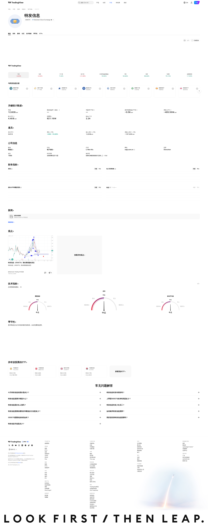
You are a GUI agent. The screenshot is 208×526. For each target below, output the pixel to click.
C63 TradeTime (94, 490)
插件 (184, 443)
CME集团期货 (93, 464)
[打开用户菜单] (191, 2)
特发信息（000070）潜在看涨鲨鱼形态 (21, 262)
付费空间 (139, 471)
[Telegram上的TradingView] (25, 445)
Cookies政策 (93, 500)
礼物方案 (92, 448)
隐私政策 (92, 499)
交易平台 (185, 450)
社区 (104, 2)
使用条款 (92, 495)
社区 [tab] (23, 33)
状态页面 (92, 508)
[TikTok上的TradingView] (29, 445)
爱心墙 (139, 445)
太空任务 (92, 474)
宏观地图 (47, 488)
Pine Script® (48, 490)
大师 (138, 467)
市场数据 (92, 447)
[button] (100, 2)
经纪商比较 (92, 457)
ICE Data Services (19, 453)
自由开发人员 (140, 469)
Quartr (19, 462)
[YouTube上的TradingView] (16, 445)
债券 (46, 452)
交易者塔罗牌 (93, 488)
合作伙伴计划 (186, 459)
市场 (110, 2)
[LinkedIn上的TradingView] (22, 445)
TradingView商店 (94, 486)
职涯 (91, 480)
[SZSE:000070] (10, 259)
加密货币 (47, 453)
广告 (184, 455)
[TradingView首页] (15, 2)
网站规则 (139, 450)
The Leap (92, 459)
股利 (46, 476)
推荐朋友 (139, 447)
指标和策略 (140, 466)
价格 (91, 445)
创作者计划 (140, 448)
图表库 (184, 445)
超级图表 (47, 443)
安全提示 (92, 504)
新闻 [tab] (18, 33)
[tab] (96, 169)
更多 (125, 2)
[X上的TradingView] (9, 445)
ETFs (46, 450)
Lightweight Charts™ (188, 447)
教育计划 (185, 461)
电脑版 (46, 497)
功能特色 (92, 443)
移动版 (46, 495)
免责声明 (92, 497)
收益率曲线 (47, 485)
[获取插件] (188, 40)
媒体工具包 (92, 481)
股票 (46, 448)
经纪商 (118, 2)
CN (187, 2)
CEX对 (46, 455)
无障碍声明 (92, 502)
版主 (138, 452)
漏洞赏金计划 (93, 506)
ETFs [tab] (40, 33)
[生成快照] (184, 40)
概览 (91, 453)
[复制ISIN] (102, 155)
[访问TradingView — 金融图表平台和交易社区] (14, 66)
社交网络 (139, 443)
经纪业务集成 (186, 457)
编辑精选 (139, 461)
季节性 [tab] (35, 33)
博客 (91, 476)
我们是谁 (92, 472)
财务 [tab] (14, 33)
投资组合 (47, 483)
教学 (138, 459)
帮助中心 (92, 478)
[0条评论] (45, 272)
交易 (138, 457)
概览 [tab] (9, 33)
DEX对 (46, 457)
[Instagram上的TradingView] (19, 445)
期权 (46, 486)
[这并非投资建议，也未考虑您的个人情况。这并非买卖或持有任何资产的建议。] (21, 287)
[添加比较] (27, 88)
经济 (46, 472)
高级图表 (185, 448)
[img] (51, 19)
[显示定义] (12, 110)
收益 (46, 474)
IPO (46, 478)
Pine (46, 459)
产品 (97, 2)
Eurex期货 (92, 466)
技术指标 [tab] (29, 33)
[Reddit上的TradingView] (32, 445)
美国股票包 (92, 467)
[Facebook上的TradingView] (12, 445)
